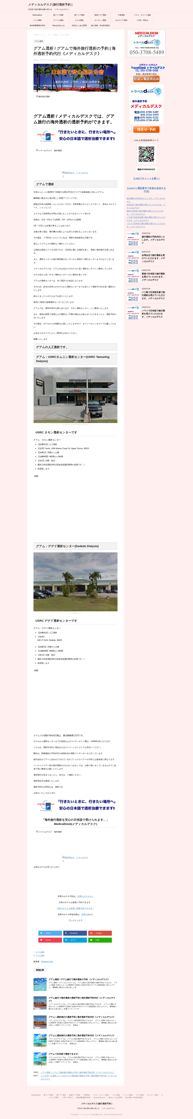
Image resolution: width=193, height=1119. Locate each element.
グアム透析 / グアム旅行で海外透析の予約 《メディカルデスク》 (79, 979)
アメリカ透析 (58, 20)
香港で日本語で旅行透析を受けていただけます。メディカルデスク (153, 277)
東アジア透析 (58, 15)
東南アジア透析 (100, 15)
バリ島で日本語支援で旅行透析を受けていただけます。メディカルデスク (153, 295)
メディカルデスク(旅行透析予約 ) (50, 4)
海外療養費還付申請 (37, 25)
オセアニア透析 (121, 20)
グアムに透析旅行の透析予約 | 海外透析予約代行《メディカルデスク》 (82, 1035)
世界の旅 (85, 914)
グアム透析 (40, 952)
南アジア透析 (79, 15)
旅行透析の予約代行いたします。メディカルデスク (153, 240)
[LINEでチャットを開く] (146, 178)
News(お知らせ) (58, 25)
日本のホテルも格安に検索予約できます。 (75, 908)
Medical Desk (47, 961)
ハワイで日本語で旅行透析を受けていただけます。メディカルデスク (153, 314)
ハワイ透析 (37, 20)
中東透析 (121, 15)
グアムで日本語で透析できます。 (64, 1054)
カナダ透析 (79, 20)
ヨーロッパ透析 (100, 20)
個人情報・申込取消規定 (100, 25)
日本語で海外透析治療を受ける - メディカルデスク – (96, 1108)
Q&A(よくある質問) (79, 25)
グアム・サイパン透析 (142, 15)
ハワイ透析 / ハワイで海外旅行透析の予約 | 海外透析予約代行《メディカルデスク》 (78, 1072)
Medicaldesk (37, 15)
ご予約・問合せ (142, 20)
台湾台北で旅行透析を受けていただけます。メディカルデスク (153, 258)
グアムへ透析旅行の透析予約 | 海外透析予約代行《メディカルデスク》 (82, 1017)
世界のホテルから (85, 896)
